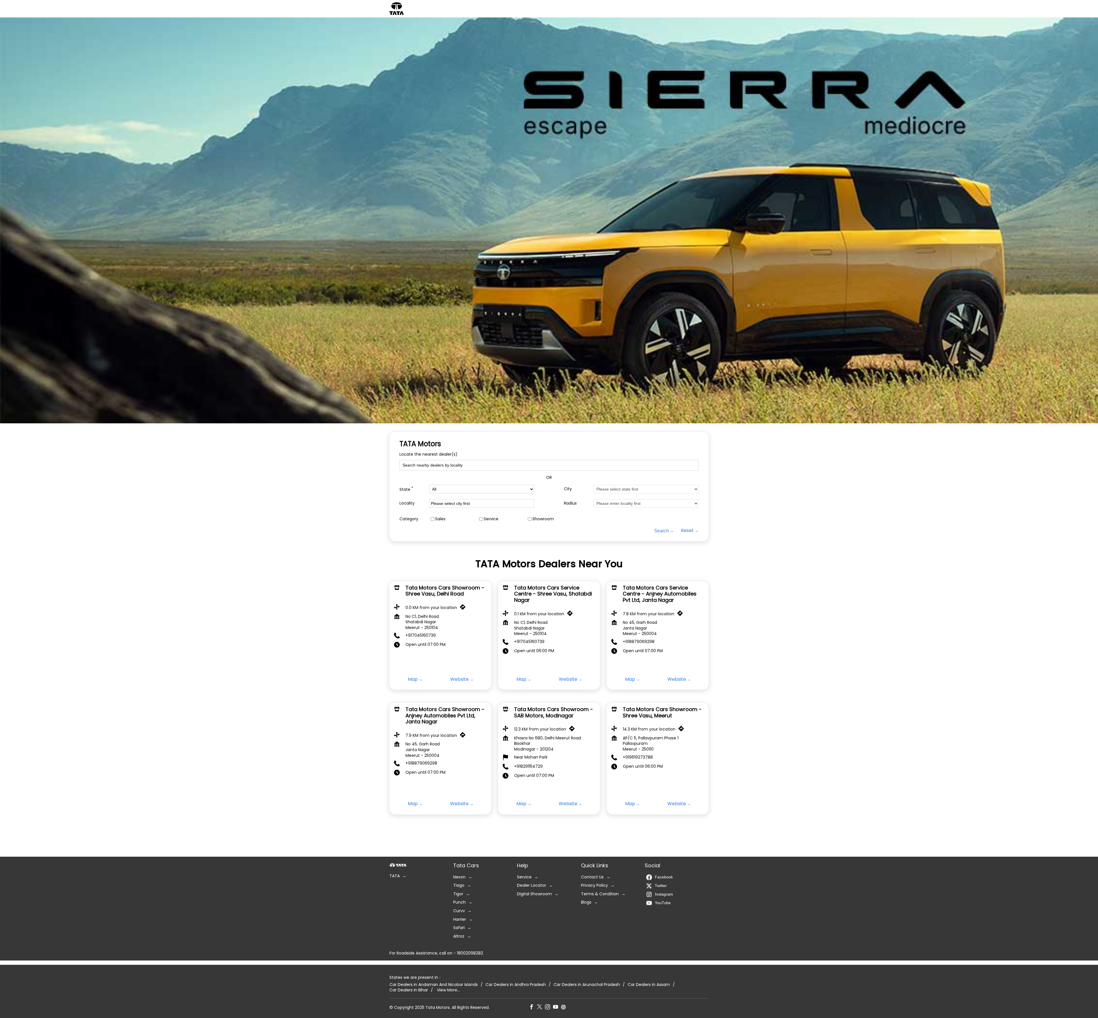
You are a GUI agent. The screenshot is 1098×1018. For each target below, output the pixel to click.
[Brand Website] (565, 1007)
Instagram (664, 894)
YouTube (663, 902)
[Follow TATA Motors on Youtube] (557, 1007)
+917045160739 (420, 635)
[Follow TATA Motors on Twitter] (541, 1007)
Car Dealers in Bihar (408, 990)
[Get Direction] (464, 608)
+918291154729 (528, 766)
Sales (440, 518)
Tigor (458, 894)
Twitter (661, 885)
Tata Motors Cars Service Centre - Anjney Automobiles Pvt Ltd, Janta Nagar (660, 594)
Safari (459, 927)
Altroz (458, 936)
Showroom (543, 518)
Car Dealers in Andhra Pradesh (516, 984)
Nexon (459, 877)
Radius (570, 503)
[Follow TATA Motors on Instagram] (549, 1007)
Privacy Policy (594, 885)
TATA (394, 876)
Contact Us (592, 877)
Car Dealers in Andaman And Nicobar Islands (433, 984)
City (568, 489)
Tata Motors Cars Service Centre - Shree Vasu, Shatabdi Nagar (553, 594)
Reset (687, 530)
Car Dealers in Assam (649, 984)
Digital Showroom (534, 894)
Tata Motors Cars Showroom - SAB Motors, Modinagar (553, 712)
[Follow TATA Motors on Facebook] (533, 1007)
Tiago (458, 885)
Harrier (459, 919)
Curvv (459, 911)
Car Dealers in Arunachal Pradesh (587, 984)
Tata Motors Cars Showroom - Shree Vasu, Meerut (662, 712)
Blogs (586, 902)
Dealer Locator (531, 885)
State (406, 489)
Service (491, 518)
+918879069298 (639, 641)
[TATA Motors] (396, 8)
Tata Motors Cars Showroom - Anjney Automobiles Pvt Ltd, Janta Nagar (444, 715)
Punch (459, 902)
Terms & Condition (600, 894)
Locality (407, 503)
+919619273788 (638, 757)
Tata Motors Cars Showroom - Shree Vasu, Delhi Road (444, 591)
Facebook (664, 877)
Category (408, 518)
